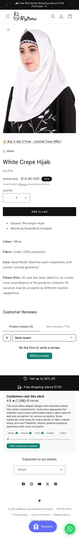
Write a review (39, 356)
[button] (7, 16)
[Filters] (7, 337)
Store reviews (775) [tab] (58, 326)
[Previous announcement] (7, 5)
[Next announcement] (72, 5)
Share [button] (10, 151)
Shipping (22, 184)
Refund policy (64, 509)
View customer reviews (23, 445)
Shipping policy (61, 515)
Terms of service (40, 515)
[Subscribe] (61, 469)
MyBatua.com (24, 509)
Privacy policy (20, 515)
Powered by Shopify (42, 509)
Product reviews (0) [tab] (21, 326)
